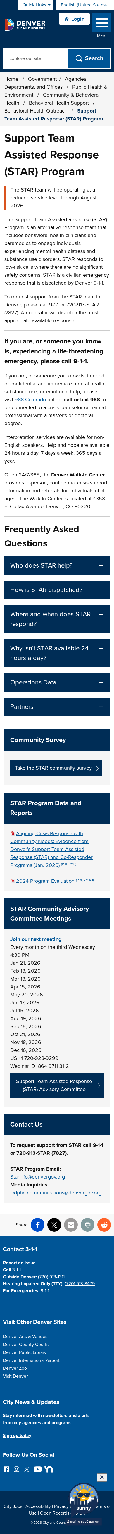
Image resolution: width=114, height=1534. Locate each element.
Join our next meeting (36, 939)
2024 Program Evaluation (55, 881)
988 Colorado (30, 399)
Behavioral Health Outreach (36, 111)
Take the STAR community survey (53, 768)
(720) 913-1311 (51, 1277)
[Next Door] (47, 1469)
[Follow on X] (26, 1469)
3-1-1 (16, 1270)
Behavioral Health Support (59, 103)
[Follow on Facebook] (6, 1469)
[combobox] (85, 5)
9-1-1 (45, 1290)
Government (42, 79)
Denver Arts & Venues (25, 1336)
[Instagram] (16, 1469)
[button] (57, 565)
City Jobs (13, 1506)
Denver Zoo (15, 1368)
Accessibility (38, 1506)
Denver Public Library (24, 1352)
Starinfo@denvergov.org (37, 1177)
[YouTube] (37, 1469)
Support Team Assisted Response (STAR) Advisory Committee (54, 1085)
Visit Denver (15, 1376)
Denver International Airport (31, 1360)
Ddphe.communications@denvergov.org (55, 1192)
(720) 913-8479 (80, 1283)
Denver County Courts (26, 1344)
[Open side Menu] (101, 24)
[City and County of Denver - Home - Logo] (24, 25)
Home (11, 79)
